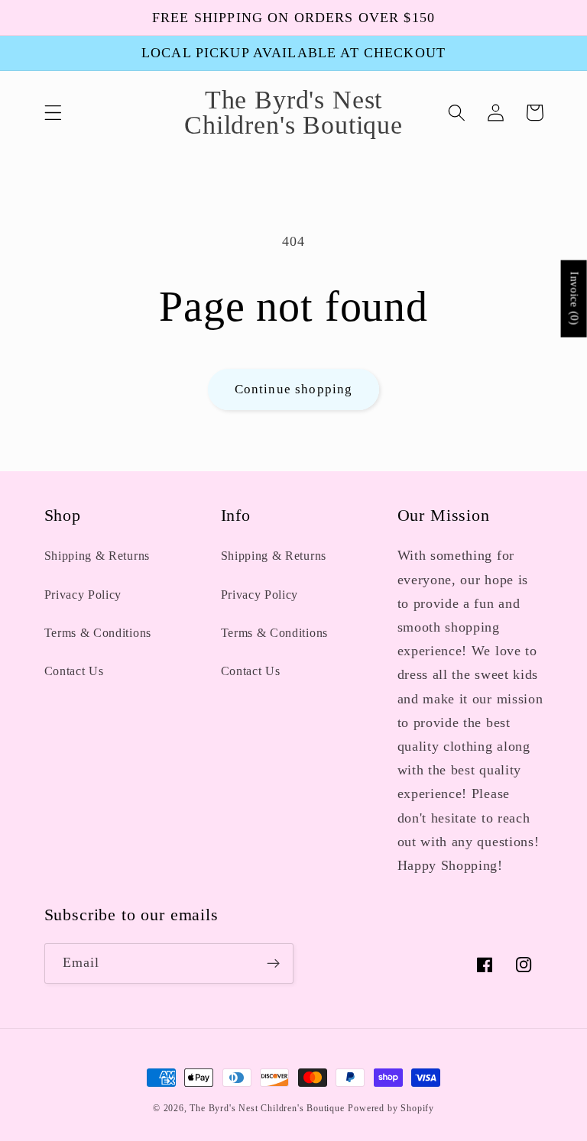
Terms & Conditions (97, 632)
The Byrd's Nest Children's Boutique (267, 1108)
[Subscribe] (273, 963)
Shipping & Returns (97, 555)
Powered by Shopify (391, 1108)
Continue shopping (294, 389)
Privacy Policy (83, 594)
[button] (53, 112)
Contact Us (74, 670)
